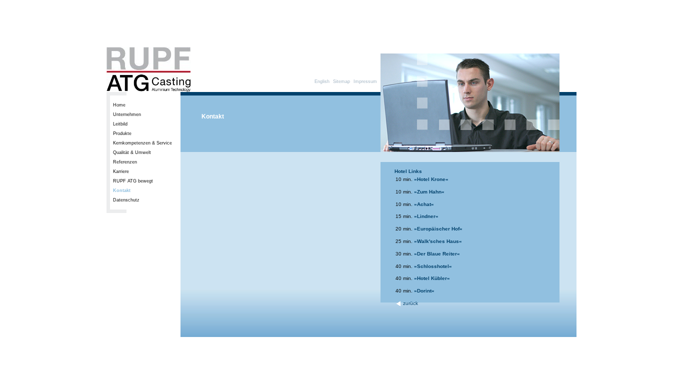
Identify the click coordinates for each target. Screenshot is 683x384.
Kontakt (121, 190)
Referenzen (125, 162)
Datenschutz (126, 200)
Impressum (365, 81)
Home (119, 105)
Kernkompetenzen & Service (142, 143)
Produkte (122, 133)
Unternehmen (127, 114)
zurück (410, 303)
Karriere (121, 171)
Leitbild (120, 124)
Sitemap (341, 81)
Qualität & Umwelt (132, 152)
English (322, 81)
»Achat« (424, 204)
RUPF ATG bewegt (133, 181)
